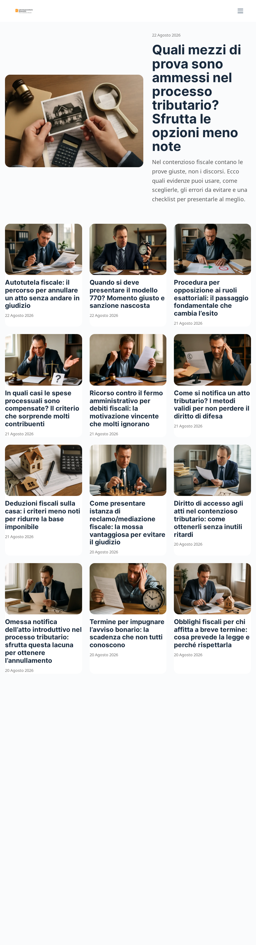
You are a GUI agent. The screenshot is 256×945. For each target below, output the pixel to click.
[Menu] (240, 11)
